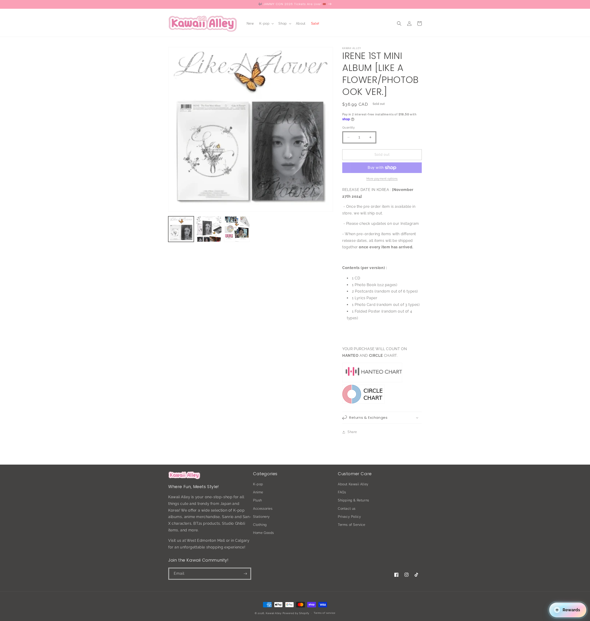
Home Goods (263, 533)
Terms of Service (351, 525)
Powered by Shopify (296, 613)
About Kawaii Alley (353, 484)
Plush (257, 500)
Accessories (263, 508)
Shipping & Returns (353, 500)
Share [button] (352, 432)
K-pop (258, 484)
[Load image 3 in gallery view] (237, 229)
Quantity (348, 127)
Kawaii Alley (273, 613)
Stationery (261, 516)
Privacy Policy (349, 516)
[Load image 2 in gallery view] (209, 229)
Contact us (347, 508)
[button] (266, 23)
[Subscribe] (245, 574)
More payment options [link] (382, 178)
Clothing (260, 525)
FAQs (342, 492)
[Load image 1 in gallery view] (181, 229)
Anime (258, 492)
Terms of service (324, 613)
